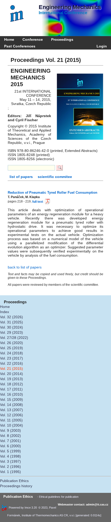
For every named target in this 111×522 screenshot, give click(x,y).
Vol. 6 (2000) (10, 446)
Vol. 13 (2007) (11, 410)
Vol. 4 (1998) (10, 456)
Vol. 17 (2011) (11, 389)
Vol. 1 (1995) (10, 472)
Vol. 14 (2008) (11, 405)
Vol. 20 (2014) (11, 374)
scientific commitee (55, 177)
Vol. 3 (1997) (10, 461)
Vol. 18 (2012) (11, 384)
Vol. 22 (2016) (11, 363)
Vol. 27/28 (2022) (14, 338)
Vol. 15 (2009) (11, 399)
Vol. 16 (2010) (11, 394)
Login (100, 46)
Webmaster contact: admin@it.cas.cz (83, 504)
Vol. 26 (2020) (11, 343)
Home (9, 39)
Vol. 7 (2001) (10, 441)
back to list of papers (25, 267)
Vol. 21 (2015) (11, 368)
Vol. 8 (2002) (10, 436)
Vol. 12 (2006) (11, 415)
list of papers (22, 177)
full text (37, 201)
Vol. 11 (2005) (11, 420)
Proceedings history (16, 486)
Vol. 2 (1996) (10, 466)
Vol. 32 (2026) (11, 317)
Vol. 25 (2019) (11, 348)
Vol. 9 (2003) (10, 430)
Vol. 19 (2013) (11, 379)
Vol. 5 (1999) (10, 451)
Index (4, 312)
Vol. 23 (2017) (11, 358)
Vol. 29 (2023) (11, 332)
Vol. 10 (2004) (11, 425)
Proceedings (62, 39)
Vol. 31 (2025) (11, 322)
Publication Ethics (14, 481)
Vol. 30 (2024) (11, 327)
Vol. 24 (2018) (11, 353)
